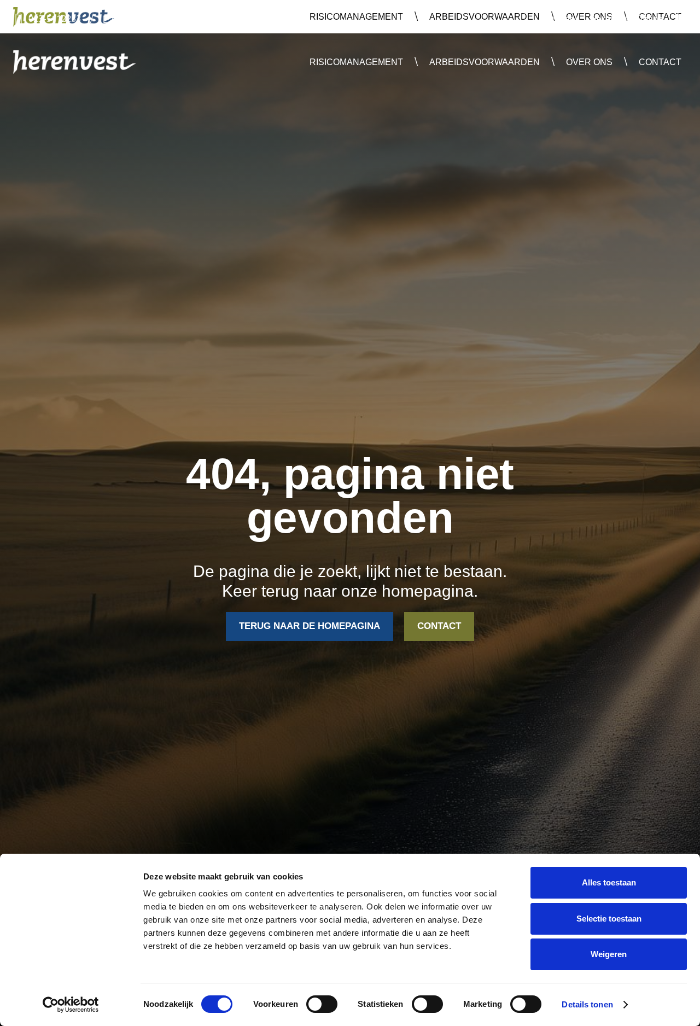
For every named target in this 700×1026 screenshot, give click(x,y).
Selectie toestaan (608, 918)
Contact (660, 62)
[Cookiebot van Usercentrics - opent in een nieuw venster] (71, 1004)
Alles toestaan (609, 882)
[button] (356, 62)
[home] (74, 62)
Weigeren (609, 954)
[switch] (321, 1004)
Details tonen (587, 1004)
